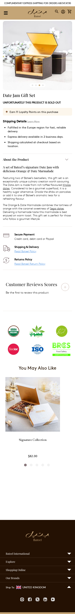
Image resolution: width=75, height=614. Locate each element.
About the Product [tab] (16, 159)
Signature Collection (33, 440)
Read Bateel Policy (25, 251)
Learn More (33, 121)
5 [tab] (48, 465)
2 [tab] (31, 465)
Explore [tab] (10, 562)
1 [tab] (25, 465)
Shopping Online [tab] (16, 570)
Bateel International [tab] (18, 553)
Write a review (65, 287)
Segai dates (57, 208)
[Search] (57, 11)
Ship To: (10, 587)
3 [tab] (37, 465)
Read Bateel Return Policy (29, 264)
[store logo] (37, 13)
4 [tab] (42, 465)
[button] (63, 11)
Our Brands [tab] (12, 578)
